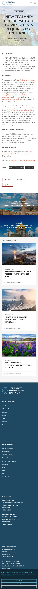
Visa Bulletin (5, 477)
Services (4, 412)
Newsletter (5, 464)
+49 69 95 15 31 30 (7, 557)
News (4, 415)
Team (3, 418)
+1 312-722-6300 (7, 510)
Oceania (19, 12)
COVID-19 (12, 168)
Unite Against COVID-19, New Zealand (21, 161)
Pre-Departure (29, 168)
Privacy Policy (6, 458)
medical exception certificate (12, 99)
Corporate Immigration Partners (19, 38)
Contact (4, 425)
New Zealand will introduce (25, 80)
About (4, 406)
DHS (3, 470)
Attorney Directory (7, 454)
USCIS (4, 473)
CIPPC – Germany (7, 448)
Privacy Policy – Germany (9, 461)
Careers (4, 421)
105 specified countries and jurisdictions (20, 110)
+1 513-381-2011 (7, 524)
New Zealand (20, 168)
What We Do (6, 409)
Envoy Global (6, 451)
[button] (35, 3)
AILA (3, 467)
